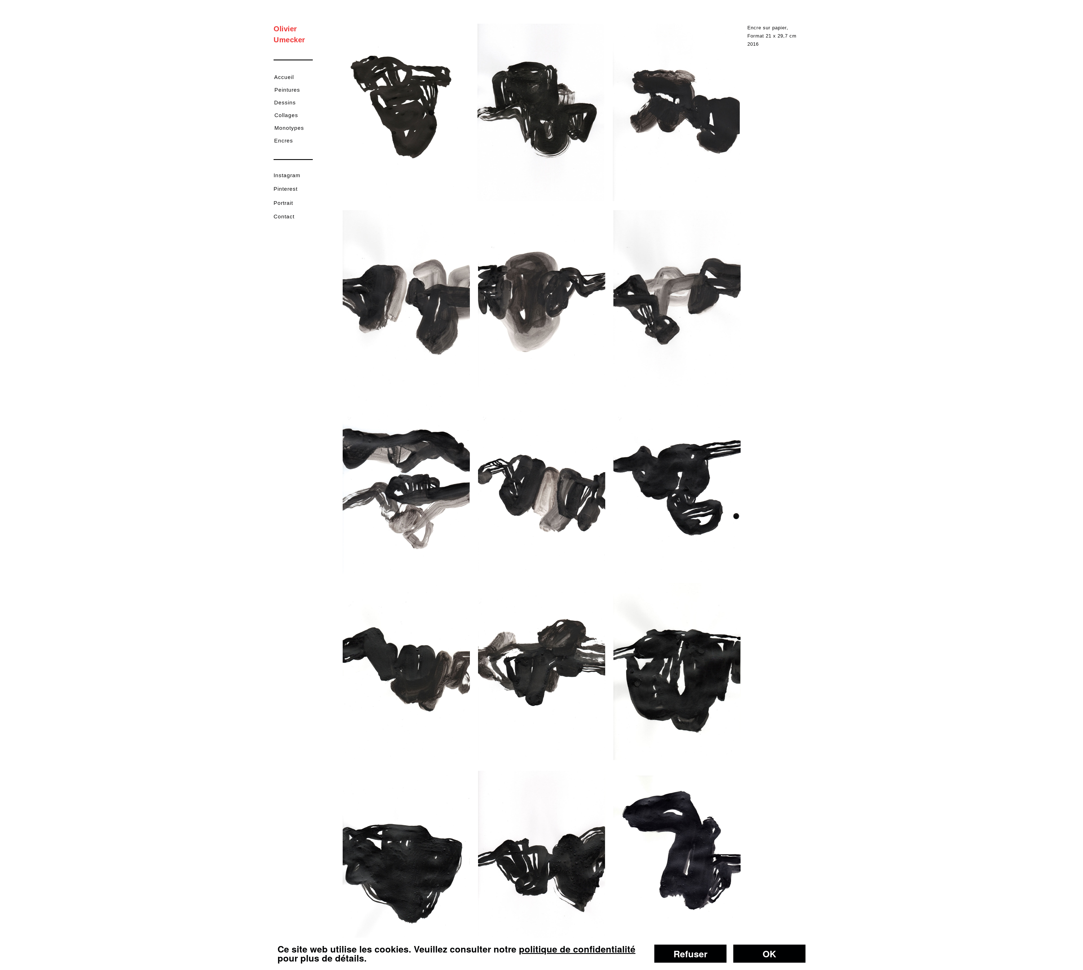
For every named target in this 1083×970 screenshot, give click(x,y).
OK (769, 953)
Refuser (690, 953)
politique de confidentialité (577, 948)
